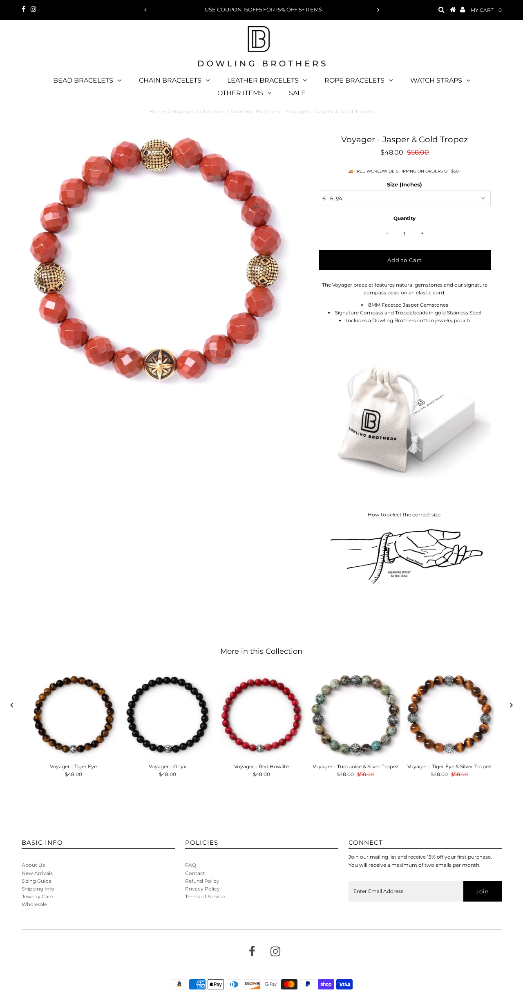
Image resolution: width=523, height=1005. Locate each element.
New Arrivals (37, 873)
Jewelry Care (37, 896)
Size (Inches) (404, 184)
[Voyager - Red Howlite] (261, 714)
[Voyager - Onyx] (167, 714)
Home (157, 111)
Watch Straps (436, 80)
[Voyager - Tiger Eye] (73, 714)
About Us (33, 865)
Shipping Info (38, 889)
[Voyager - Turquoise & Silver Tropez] (355, 714)
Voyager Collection (198, 111)
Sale (297, 93)
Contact (195, 873)
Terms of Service (205, 896)
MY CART (486, 10)
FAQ (190, 865)
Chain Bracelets (170, 80)
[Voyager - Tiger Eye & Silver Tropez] (449, 714)
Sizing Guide (36, 881)
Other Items (240, 93)
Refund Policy (202, 881)
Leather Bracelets (263, 80)
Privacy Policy (202, 889)
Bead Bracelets (83, 80)
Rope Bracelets (354, 80)
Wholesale (34, 904)
